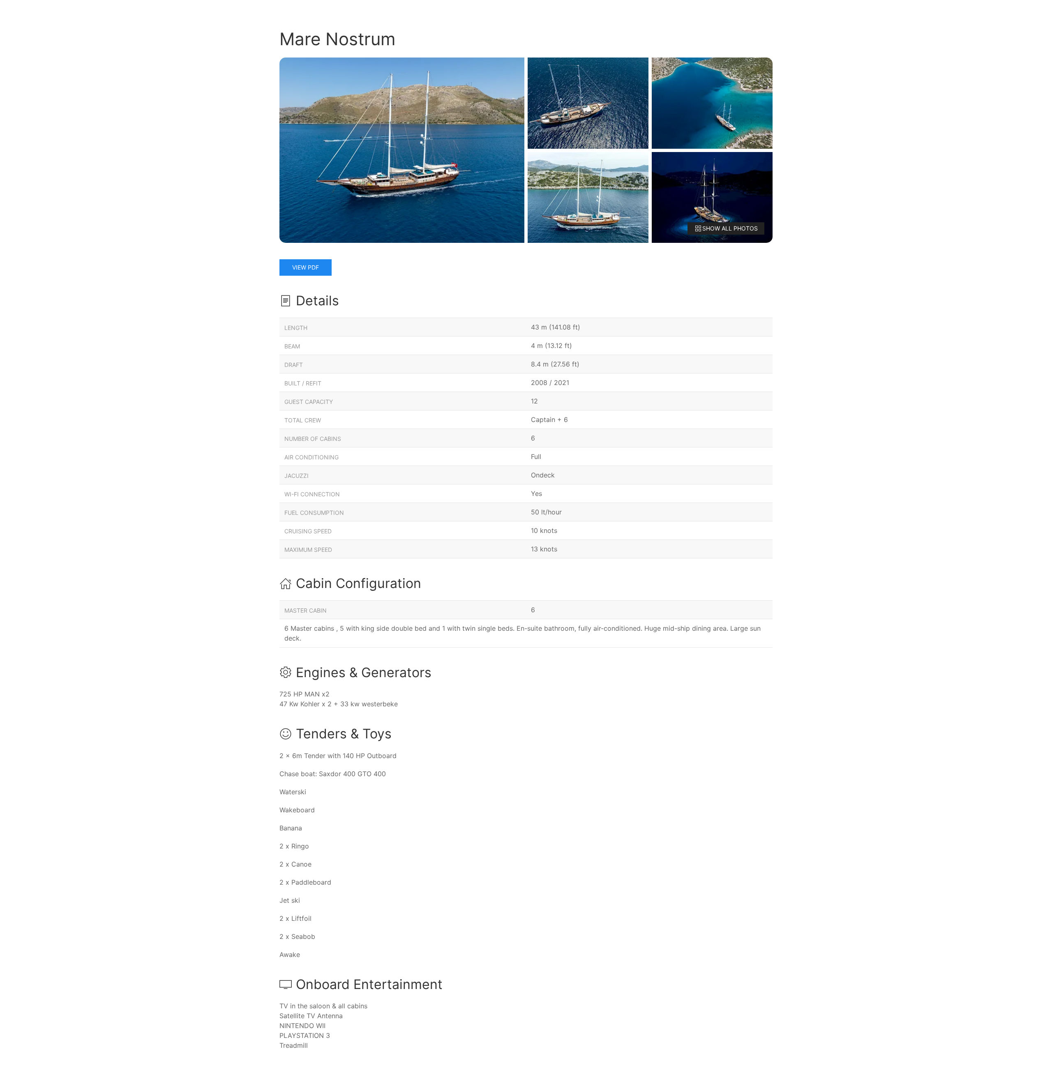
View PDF (305, 267)
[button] (401, 150)
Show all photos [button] (730, 228)
